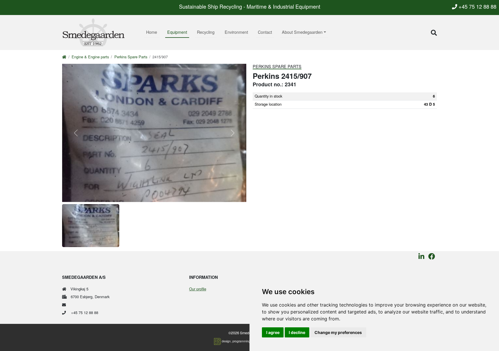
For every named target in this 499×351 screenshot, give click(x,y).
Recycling (206, 32)
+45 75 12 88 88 (476, 6)
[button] (434, 32)
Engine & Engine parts (90, 56)
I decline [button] (297, 332)
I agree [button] (273, 332)
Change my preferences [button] (338, 332)
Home (151, 32)
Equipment (177, 32)
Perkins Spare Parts (130, 56)
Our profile (197, 289)
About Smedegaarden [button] (302, 32)
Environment (236, 32)
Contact (265, 32)
